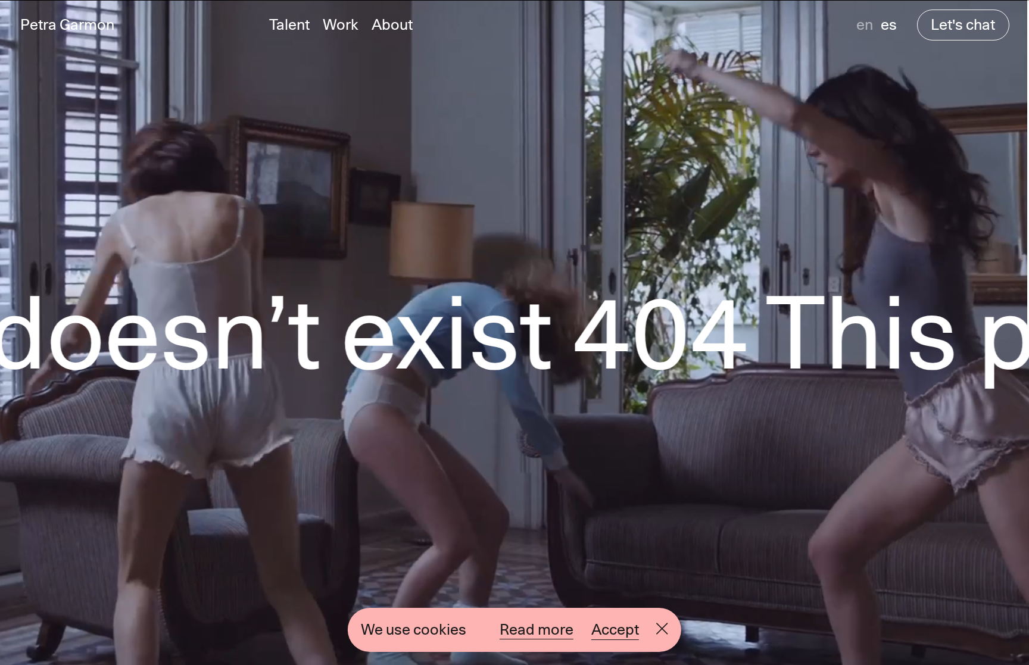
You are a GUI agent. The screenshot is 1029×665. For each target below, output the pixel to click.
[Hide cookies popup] (662, 629)
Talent (289, 24)
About (392, 24)
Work (340, 24)
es (889, 24)
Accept (615, 629)
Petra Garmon (67, 24)
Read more (536, 629)
